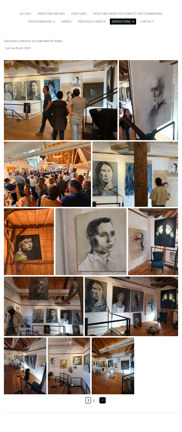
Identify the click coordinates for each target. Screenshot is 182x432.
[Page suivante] (102, 400)
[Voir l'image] (60, 100)
